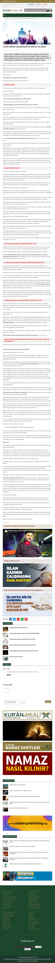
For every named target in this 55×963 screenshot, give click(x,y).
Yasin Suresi (32, 912)
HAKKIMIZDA (9, 4)
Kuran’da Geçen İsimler (35, 891)
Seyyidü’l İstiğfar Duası (35, 923)
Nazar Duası (32, 895)
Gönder (48, 701)
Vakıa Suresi (32, 917)
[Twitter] (33, 6)
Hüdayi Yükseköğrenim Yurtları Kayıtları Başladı (22, 846)
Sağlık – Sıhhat (7, 925)
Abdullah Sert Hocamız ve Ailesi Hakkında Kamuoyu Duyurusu (25, 864)
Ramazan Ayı (6, 917)
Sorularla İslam (13, 18)
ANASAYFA (6, 18)
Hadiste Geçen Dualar (34, 908)
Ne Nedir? (31, 914)
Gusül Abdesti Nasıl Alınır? (10, 898)
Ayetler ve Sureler (7, 902)
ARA (4, 6)
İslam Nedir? (6, 895)
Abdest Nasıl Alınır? (34, 898)
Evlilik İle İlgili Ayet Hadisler (10, 912)
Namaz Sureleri (7, 900)
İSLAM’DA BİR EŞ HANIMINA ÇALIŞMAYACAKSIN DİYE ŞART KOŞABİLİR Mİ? (23, 590)
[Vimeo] (30, 947)
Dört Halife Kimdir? (8, 914)
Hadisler (31, 916)
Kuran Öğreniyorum (34, 929)
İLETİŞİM (7, 6)
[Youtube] (37, 6)
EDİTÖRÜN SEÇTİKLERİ (10, 836)
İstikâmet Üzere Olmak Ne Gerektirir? (13, 1)
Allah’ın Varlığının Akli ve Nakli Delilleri (20, 790)
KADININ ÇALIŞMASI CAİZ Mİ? (12, 561)
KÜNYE (4, 4)
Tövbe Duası (6, 908)
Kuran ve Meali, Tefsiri (9, 906)
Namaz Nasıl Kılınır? (8, 891)
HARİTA (14, 4)
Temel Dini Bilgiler (7, 927)
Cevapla (9, 674)
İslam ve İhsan (6, 522)
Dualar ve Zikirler (7, 893)
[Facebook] (31, 6)
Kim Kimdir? (6, 929)
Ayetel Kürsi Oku (33, 900)
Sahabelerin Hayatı (34, 919)
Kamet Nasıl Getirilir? (8, 916)
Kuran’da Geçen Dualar (35, 906)
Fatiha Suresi (32, 925)
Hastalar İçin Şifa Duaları (9, 897)
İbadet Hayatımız (7, 923)
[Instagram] (35, 6)
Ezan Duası (32, 927)
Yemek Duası (6, 921)
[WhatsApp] (39, 6)
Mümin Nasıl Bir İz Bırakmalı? (18, 784)
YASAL (18, 4)
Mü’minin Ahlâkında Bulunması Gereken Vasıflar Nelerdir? (25, 796)
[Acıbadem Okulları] (27, 876)
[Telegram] (44, 6)
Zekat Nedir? (6, 919)
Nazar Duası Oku (33, 921)
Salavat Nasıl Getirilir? (34, 904)
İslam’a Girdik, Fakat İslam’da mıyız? (19, 808)
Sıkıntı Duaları (32, 893)
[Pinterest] (42, 6)
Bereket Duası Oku (34, 902)
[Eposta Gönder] (26, 619)
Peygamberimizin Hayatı (35, 897)
